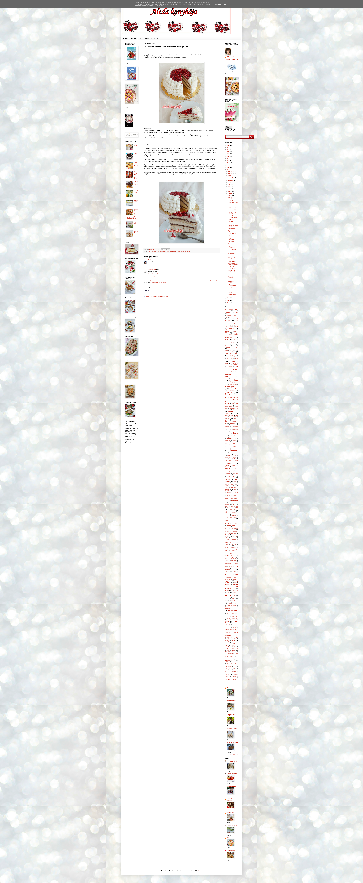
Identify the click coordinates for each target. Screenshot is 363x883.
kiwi (231, 474)
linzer (234, 504)
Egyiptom (232, 390)
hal (229, 429)
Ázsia (229, 323)
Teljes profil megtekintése (231, 59)
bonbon (227, 339)
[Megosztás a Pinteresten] (169, 249)
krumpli (227, 489)
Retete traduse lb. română (231, 586)
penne (234, 561)
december (230, 171)
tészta (226, 645)
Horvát (233, 431)
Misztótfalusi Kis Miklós (230, 533)
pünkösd (232, 576)
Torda (235, 646)
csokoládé (235, 364)
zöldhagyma (235, 676)
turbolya (232, 656)
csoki (226, 363)
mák (234, 511)
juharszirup (227, 440)
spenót (226, 616)
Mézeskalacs (228, 531)
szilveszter (228, 635)
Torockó (232, 648)
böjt (226, 344)
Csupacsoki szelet (232, 268)
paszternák (233, 560)
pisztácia (234, 565)
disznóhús (228, 374)
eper (226, 397)
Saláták (233, 600)
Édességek (229, 387)
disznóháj (232, 373)
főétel (230, 412)
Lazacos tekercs (232, 294)
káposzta (227, 448)
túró (237, 656)
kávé (234, 455)
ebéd (236, 378)
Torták (141, 38)
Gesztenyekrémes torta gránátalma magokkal (233, 265)
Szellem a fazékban (232, 773)
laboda (236, 492)
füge (226, 415)
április (229, 189)
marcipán (227, 518)
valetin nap (233, 663)
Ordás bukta (135, 145)
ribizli (233, 590)
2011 (228, 302)
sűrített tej (227, 618)
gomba (227, 420)
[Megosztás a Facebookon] (167, 249)
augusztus (231, 180)
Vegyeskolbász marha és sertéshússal (232, 232)
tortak (228, 650)
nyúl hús (233, 544)
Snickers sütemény (136, 183)
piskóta (228, 565)
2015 (228, 167)
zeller (226, 672)
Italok (231, 437)
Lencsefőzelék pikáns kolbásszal (231, 278)
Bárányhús (231, 328)
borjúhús (227, 340)
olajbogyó (227, 545)
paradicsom (228, 555)
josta (235, 438)
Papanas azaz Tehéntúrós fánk (232, 258)
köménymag (229, 485)
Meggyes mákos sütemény (232, 238)
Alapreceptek (228, 312)
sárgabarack (228, 602)
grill (226, 423)
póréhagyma (228, 569)
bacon (226, 325)
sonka (236, 608)
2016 (228, 165)
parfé (226, 558)
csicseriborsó (228, 356)
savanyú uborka (232, 605)
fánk (237, 403)
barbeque (227, 329)
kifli (235, 468)
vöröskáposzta (228, 669)
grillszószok (233, 423)
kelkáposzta (235, 460)
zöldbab (227, 674)
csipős (231, 358)
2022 (228, 154)
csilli (227, 358)
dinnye (232, 371)
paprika (231, 553)
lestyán (226, 498)
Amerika (236, 313)
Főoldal (125, 38)
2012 (228, 300)
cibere (226, 350)
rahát (235, 577)
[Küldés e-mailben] (162, 249)
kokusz (228, 476)
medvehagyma (231, 525)
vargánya (233, 665)
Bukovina (227, 345)
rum (235, 597)
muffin (226, 537)
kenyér (234, 466)
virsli (226, 668)
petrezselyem (228, 563)
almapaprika (230, 313)
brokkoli (234, 344)
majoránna (227, 511)
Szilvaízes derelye (232, 236)
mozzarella (234, 536)
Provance (227, 572)
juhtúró (233, 441)
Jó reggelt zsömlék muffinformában (232, 216)
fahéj (233, 403)
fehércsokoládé (228, 406)
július (229, 182)
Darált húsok (231, 368)
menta (234, 526)
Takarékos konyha (232, 761)
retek (235, 582)
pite (226, 566)
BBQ (235, 331)
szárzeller (234, 627)
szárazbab (231, 626)
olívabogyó (233, 547)
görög (235, 420)
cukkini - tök (228, 353)
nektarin (234, 541)
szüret (234, 638)
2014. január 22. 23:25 (154, 273)
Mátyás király (232, 522)
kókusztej (227, 477)
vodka (233, 668)
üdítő (235, 658)
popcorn (235, 568)
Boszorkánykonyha (230, 342)
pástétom (227, 560)
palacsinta (235, 552)
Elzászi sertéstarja (232, 261)
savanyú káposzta (233, 603)
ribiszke (227, 590)
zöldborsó (234, 674)
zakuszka (234, 671)
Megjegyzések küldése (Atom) (158, 282)
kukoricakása (235, 490)
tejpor (229, 643)
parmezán (233, 558)
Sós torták (230, 611)
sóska (236, 611)
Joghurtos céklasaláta (231, 246)
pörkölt (234, 571)
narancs (227, 541)
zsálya (234, 679)
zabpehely (227, 671)
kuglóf (235, 489)
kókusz (234, 476)
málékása (234, 512)
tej (233, 642)
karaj (233, 452)
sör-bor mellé (234, 613)
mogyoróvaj (235, 534)
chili (235, 348)
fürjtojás (231, 415)
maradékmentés (233, 517)
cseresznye (232, 355)
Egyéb (236, 389)
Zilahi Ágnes (233, 672)
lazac (233, 493)
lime (235, 503)
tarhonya (227, 640)
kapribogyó (235, 448)
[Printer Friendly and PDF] (147, 292)
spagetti (227, 615)
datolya (226, 369)
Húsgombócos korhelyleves (232, 206)
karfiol (229, 455)
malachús (227, 512)
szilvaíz (234, 634)
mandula (233, 515)
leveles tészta (233, 498)
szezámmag (235, 632)
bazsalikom (228, 331)
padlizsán (227, 552)
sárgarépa (235, 602)
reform (234, 579)
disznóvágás (228, 376)
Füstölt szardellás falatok (232, 291)
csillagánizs (235, 356)
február (230, 193)
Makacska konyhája (232, 742)
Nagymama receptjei (230, 539)
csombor (230, 366)
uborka (229, 658)
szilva (228, 634)
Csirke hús (235, 360)
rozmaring (227, 597)
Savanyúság (228, 606)
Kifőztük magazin (229, 470)
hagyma (236, 428)
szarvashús (227, 627)
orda (226, 549)
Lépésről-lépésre (229, 497)
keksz (226, 459)
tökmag (227, 651)
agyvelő (229, 310)
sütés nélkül (235, 618)
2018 (228, 160)
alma (237, 312)
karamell (236, 454)
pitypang (231, 566)
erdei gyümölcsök (234, 397)
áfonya (236, 309)
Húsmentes (227, 433)
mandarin (227, 515)
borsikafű (234, 340)
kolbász (233, 478)
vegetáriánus (228, 666)
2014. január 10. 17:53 (154, 264)
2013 (228, 298)
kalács (234, 445)
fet (237, 408)
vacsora (228, 660)
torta (237, 648)
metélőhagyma (235, 528)
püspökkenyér (228, 577)
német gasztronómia (230, 542)
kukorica (227, 490)
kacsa (226, 443)
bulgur (234, 345)
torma (226, 648)
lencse (228, 495)
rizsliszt (234, 592)
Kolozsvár (227, 479)
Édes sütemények (152, 251)
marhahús (233, 519)
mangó (226, 517)
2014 (228, 169)
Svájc (234, 622)
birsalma (236, 334)
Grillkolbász (231, 241)
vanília (226, 665)
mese (226, 528)
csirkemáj (232, 361)
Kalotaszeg (227, 446)
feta (228, 409)
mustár (233, 537)
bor (234, 339)
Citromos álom (136, 201)
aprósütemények (234, 317)
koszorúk (234, 482)
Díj (228, 371)
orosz (230, 549)
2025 (228, 147)
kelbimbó (233, 459)
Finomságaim (230, 688)
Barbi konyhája (231, 850)
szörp (228, 638)
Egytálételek (228, 392)
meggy (226, 526)
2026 (228, 145)
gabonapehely (233, 416)
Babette (229, 837)
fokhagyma (235, 409)
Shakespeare (228, 608)
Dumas (226, 378)
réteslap (227, 584)
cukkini (233, 352)
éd (230, 380)
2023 (228, 151)
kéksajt (234, 457)
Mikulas (235, 531)
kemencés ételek (230, 465)
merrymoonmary (187, 871)
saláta (226, 600)
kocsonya (236, 474)
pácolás (233, 550)
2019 (228, 158)
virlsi (235, 666)
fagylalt (227, 403)
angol (226, 317)
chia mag (230, 348)
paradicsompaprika (230, 557)
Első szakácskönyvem (230, 395)
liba (231, 503)
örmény (235, 549)
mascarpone (235, 520)
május (229, 186)
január (230, 195)
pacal (226, 550)
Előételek (133, 38)
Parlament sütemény (231, 288)
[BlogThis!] (163, 249)
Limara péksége (231, 786)
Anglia (235, 315)
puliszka (227, 574)
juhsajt (226, 441)
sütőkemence (231, 619)
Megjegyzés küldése (151, 276)
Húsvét (235, 433)
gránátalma (172, 251)
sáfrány (226, 598)
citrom (231, 350)
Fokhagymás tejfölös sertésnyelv (231, 199)
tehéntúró (227, 642)
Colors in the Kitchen (232, 825)
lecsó (237, 493)
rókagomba (234, 593)
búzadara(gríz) (228, 347)
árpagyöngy (229, 318)
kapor (234, 446)
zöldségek (227, 679)
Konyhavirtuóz (152, 269)
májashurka (232, 509)
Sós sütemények (233, 610)
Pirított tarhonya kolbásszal (232, 271)
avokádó (236, 321)
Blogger (200, 871)
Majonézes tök (136, 191)
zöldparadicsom (232, 677)
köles (237, 484)
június (229, 184)
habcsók (229, 427)
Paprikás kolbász (232, 255)
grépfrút (235, 421)
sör (227, 613)
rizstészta (227, 593)
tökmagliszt (234, 651)
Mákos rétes (231, 219)
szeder (235, 629)
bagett (232, 325)
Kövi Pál (233, 487)
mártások (227, 520)
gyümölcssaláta (235, 426)
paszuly (227, 561)
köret (235, 485)
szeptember (231, 178)
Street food (234, 616)
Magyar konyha (230, 507)
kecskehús (227, 457)
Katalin (150, 259)
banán (230, 326)
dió (237, 371)
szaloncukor (227, 624)
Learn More (218, 4)
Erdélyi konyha (160, 251)
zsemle (226, 680)
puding (234, 572)
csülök (236, 366)
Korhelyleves (231, 253)
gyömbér (227, 426)
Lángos (228, 493)
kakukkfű (227, 445)
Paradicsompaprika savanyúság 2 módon (136, 175)
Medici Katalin (235, 523)
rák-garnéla (227, 579)
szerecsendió (228, 632)
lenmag (234, 495)
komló (235, 481)
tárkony (234, 640)
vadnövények (235, 661)
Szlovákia (227, 637)
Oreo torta (135, 154)
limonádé (227, 504)
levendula (227, 500)
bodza (232, 336)
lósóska (226, 506)
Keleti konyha (228, 460)
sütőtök (227, 621)
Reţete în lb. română (151, 38)
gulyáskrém (233, 424)
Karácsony (177, 251)
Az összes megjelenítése (233, 754)
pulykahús (235, 574)
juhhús (234, 440)
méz (234, 530)
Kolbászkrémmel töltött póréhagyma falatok (232, 211)
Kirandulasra (235, 473)
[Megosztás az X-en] (165, 249)
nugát (226, 544)
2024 (228, 149)
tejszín (234, 643)
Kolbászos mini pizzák (232, 250)
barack (236, 326)
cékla (236, 347)
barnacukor (234, 329)
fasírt (235, 405)
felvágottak (232, 408)
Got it (226, 4)
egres (231, 388)
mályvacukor (234, 514)
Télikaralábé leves (232, 274)
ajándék (235, 310)
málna (226, 514)
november (230, 173)
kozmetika (227, 484)
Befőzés (227, 333)
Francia (234, 413)
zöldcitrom (227, 676)
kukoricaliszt (230, 492)
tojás (232, 645)
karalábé (227, 454)
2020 (228, 156)
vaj (227, 663)
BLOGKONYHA (231, 812)
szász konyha (228, 629)
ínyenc (226, 437)
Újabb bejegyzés (148, 280)
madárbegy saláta (234, 506)
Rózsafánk (230, 244)
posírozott (227, 571)
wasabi (235, 669)
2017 (228, 162)
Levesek (234, 501)
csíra (228, 360)
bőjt (229, 344)
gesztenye (166, 251)
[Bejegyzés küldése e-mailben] (158, 249)
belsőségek (235, 333)
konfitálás (227, 482)
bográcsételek (228, 337)
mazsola (227, 523)
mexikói (228, 529)
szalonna (235, 624)
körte (226, 487)
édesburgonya (233, 384)
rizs (228, 592)
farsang (229, 405)
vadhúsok (227, 661)
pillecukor (236, 563)
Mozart (228, 536)
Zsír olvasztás (231, 228)
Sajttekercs (135, 222)
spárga (234, 615)
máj (237, 507)
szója (232, 637)
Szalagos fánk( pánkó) (136, 164)
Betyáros (230, 334)
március (230, 191)
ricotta (237, 590)
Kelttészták (228, 463)
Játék (237, 437)
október (230, 175)
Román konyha (230, 595)
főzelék (227, 413)
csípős (236, 358)
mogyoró (227, 534)
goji (235, 418)
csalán (236, 353)
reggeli (227, 581)
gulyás (226, 424)
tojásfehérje (183, 251)
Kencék (227, 467)
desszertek (235, 369)
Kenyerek (227, 468)
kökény (232, 484)
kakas (233, 443)
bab (234, 323)
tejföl (237, 642)
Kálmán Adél (230, 56)
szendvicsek (228, 630)
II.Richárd (233, 435)
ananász (229, 315)
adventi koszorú (229, 309)
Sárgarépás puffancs (231, 222)
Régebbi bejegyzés (214, 280)
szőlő (237, 637)
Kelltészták (231, 462)
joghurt (229, 438)
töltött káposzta (229, 653)
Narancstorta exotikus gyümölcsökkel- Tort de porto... (232, 283)
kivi (227, 474)
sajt (233, 598)
